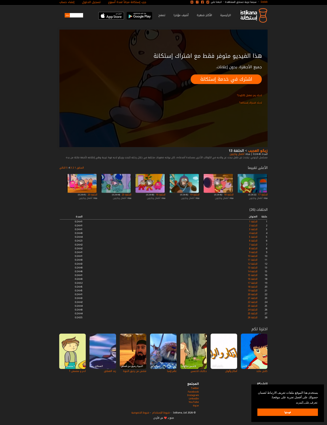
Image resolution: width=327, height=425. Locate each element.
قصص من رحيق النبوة (134, 371)
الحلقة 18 (228, 194)
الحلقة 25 (252, 313)
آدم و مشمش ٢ (77, 371)
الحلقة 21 (252, 298)
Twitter (195, 388)
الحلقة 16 (160, 194)
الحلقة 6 (253, 240)
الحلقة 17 (262, 194)
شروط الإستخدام (161, 412)
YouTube (194, 402)
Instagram (193, 395)
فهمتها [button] (287, 412)
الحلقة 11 (252, 259)
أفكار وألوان (231, 371)
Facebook (193, 391)
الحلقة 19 (194, 194)
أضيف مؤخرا (181, 15)
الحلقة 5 (253, 236)
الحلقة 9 (253, 252)
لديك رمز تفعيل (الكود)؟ (249, 95)
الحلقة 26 (252, 317)
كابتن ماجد (261, 371)
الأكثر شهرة (204, 15)
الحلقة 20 (92, 194)
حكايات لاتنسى (199, 371)
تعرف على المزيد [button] (306, 402)
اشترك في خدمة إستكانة (226, 79)
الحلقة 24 (252, 309)
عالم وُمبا (172, 371)
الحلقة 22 (252, 302)
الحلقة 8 (253, 248)
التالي (62, 167)
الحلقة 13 (252, 267)
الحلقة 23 (126, 194)
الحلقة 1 (253, 221)
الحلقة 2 (253, 225)
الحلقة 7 (253, 244)
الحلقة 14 (252, 271)
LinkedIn (194, 398)
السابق (80, 167)
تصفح (161, 15)
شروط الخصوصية (140, 412)
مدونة (196, 405)
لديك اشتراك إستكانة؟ (250, 102)
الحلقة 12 (252, 263)
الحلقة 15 (252, 275)
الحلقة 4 (253, 233)
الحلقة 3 (253, 229)
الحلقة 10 (252, 256)
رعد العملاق (110, 371)
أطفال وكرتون (236, 154)
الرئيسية (225, 15)
